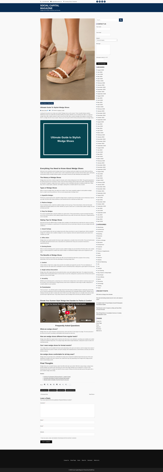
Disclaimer (98, 328)
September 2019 (101, 212)
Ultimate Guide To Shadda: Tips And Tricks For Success (56, 379)
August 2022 (100, 171)
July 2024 (99, 124)
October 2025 (100, 91)
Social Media (100, 277)
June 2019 (100, 217)
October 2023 (100, 143)
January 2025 (100, 111)
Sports (99, 279)
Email (41, 426)
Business (99, 236)
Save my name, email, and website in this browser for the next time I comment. (58, 438)
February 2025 (101, 108)
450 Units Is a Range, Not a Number (104, 294)
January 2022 (100, 184)
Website (42, 432)
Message (98, 43)
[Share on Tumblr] (63, 385)
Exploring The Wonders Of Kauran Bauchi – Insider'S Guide (57, 376)
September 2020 (101, 206)
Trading (99, 285)
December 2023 (101, 139)
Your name (98, 26)
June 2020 (100, 210)
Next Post (91, 394)
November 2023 (101, 141)
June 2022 (100, 173)
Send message (102, 63)
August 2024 (100, 121)
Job (98, 264)
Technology (100, 283)
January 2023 (100, 163)
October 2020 (100, 204)
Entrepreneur (100, 244)
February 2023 (101, 160)
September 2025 (101, 93)
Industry (99, 259)
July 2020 (99, 208)
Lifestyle (99, 268)
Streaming (100, 281)
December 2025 (101, 87)
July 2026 (99, 72)
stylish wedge (53, 390)
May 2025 (99, 102)
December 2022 (101, 165)
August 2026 (100, 70)
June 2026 (100, 74)
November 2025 (101, 89)
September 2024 (101, 119)
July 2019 (99, 214)
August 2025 (100, 96)
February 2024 (101, 134)
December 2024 (101, 113)
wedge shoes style (70, 390)
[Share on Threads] (66, 385)
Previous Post (44, 394)
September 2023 (101, 145)
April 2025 (100, 104)
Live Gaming (100, 270)
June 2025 (100, 100)
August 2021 (100, 195)
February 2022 (101, 182)
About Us (98, 326)
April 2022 (100, 178)
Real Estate (100, 274)
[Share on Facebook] (45, 385)
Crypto (99, 238)
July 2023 (99, 150)
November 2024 (101, 115)
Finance (99, 248)
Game (98, 253)
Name (42, 420)
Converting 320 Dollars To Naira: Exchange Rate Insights (56, 378)
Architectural (100, 229)
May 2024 (99, 128)
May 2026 (99, 76)
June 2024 (100, 126)
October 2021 (100, 191)
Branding (99, 233)
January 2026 (100, 85)
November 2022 (101, 167)
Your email (98, 32)
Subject (98, 38)
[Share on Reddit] (60, 385)
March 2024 (100, 132)
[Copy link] (69, 385)
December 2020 (101, 201)
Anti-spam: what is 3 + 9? (102, 57)
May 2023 (99, 154)
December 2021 (101, 186)
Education (100, 242)
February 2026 (101, 83)
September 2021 (101, 193)
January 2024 (100, 137)
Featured (99, 246)
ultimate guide (61, 390)
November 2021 (101, 188)
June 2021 (100, 197)
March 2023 (100, 158)
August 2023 (100, 147)
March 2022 (100, 180)
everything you (44, 390)
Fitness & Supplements (103, 251)
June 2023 (100, 152)
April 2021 (100, 199)
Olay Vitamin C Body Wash (47, 103)
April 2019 (100, 221)
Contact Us (98, 321)
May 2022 (99, 175)
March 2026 (100, 80)
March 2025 (100, 106)
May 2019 (99, 219)
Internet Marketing (102, 261)
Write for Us (99, 330)
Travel (99, 287)
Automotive (100, 231)
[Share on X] (48, 385)
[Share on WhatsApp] (54, 385)
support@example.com (57, 1)
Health (99, 255)
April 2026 (100, 78)
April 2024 (100, 130)
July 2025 (99, 98)
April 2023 (100, 156)
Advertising (100, 227)
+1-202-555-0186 (45, 1)
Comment (42, 403)
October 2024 (100, 117)
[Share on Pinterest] (57, 385)
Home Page (99, 323)
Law (98, 266)
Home (97, 325)
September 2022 (101, 169)
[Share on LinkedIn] (51, 385)
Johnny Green (44, 110)
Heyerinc (99, 257)
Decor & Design (101, 240)
